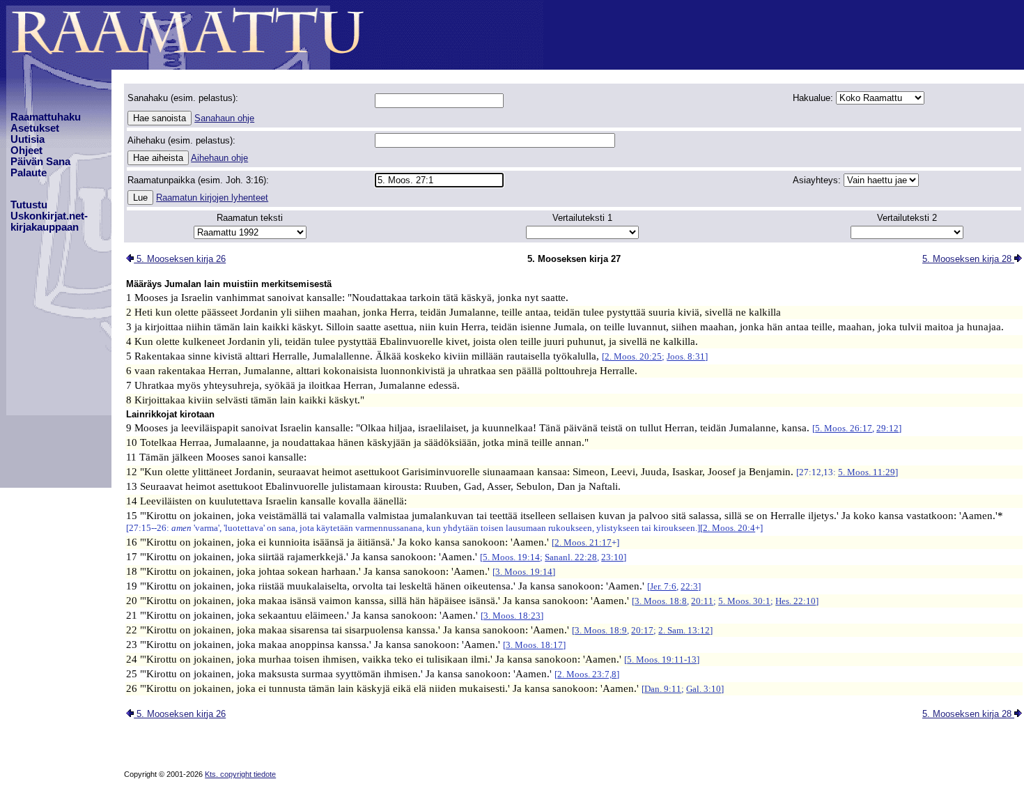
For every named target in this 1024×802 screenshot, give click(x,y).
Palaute (28, 172)
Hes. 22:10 (795, 601)
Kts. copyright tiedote (240, 774)
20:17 (642, 630)
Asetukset (34, 128)
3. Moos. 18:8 (661, 601)
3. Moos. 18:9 (601, 630)
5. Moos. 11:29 (866, 472)
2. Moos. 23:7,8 (586, 674)
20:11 (702, 601)
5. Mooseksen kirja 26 (180, 259)
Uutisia (27, 139)
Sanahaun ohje (224, 118)
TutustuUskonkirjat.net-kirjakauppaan (49, 216)
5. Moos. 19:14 (511, 557)
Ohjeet (26, 150)
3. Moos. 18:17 (534, 645)
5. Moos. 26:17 (843, 428)
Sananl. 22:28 (571, 557)
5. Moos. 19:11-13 (662, 659)
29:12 (887, 428)
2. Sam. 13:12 (684, 630)
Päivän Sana (40, 161)
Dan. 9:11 (662, 689)
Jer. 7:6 (663, 586)
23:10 (612, 557)
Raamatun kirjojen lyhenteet (212, 197)
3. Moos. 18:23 (512, 615)
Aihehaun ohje (219, 158)
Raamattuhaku (45, 117)
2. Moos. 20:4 (729, 528)
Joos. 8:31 (686, 356)
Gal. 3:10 (703, 689)
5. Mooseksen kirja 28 (968, 259)
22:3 (689, 586)
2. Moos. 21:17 (583, 542)
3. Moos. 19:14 (523, 571)
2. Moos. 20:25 (633, 356)
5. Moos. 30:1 (744, 601)
